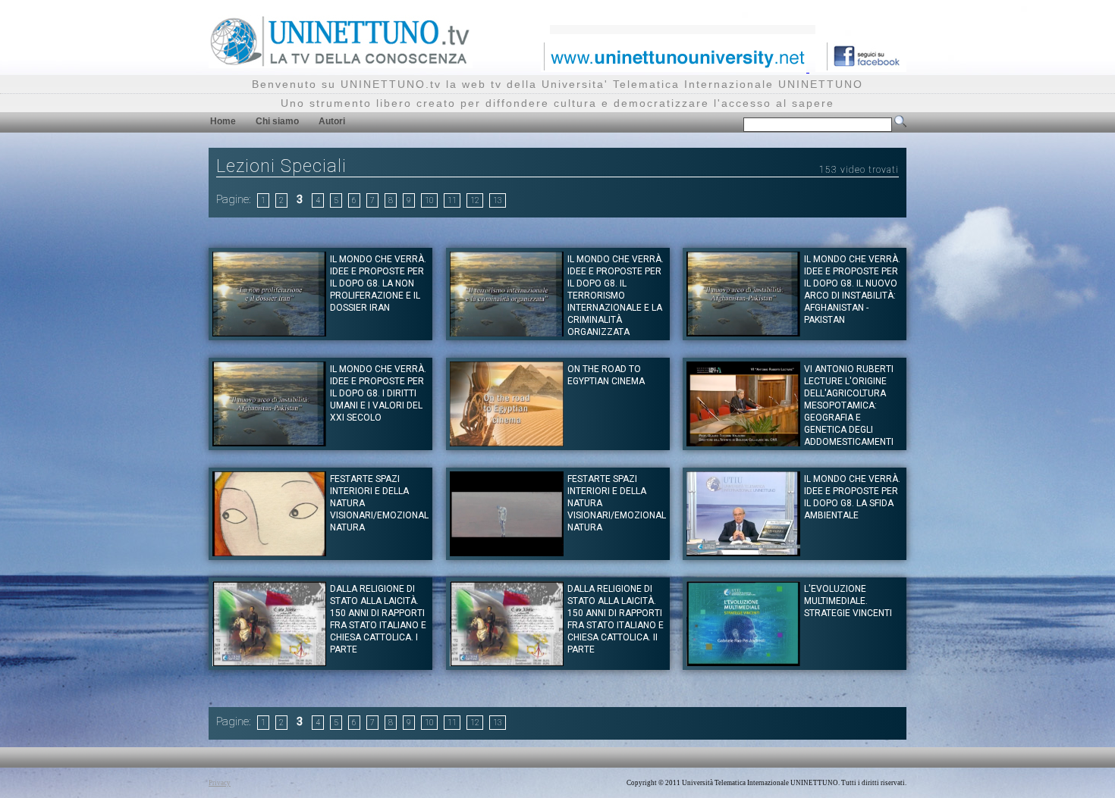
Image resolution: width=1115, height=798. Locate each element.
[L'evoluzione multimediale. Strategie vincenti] (743, 662)
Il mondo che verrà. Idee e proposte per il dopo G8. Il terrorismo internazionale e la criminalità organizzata (615, 295)
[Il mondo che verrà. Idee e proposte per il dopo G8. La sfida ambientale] (743, 552)
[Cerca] (900, 124)
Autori (332, 121)
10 (429, 200)
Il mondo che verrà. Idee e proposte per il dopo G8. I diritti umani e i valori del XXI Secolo (378, 393)
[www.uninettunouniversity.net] (675, 67)
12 (474, 200)
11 (452, 200)
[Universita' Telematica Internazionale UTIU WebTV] (341, 64)
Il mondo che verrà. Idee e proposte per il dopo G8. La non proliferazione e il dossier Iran (378, 283)
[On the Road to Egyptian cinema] (507, 442)
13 (497, 200)
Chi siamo (277, 121)
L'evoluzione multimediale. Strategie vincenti (848, 601)
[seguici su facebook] (860, 67)
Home (223, 121)
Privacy (220, 783)
